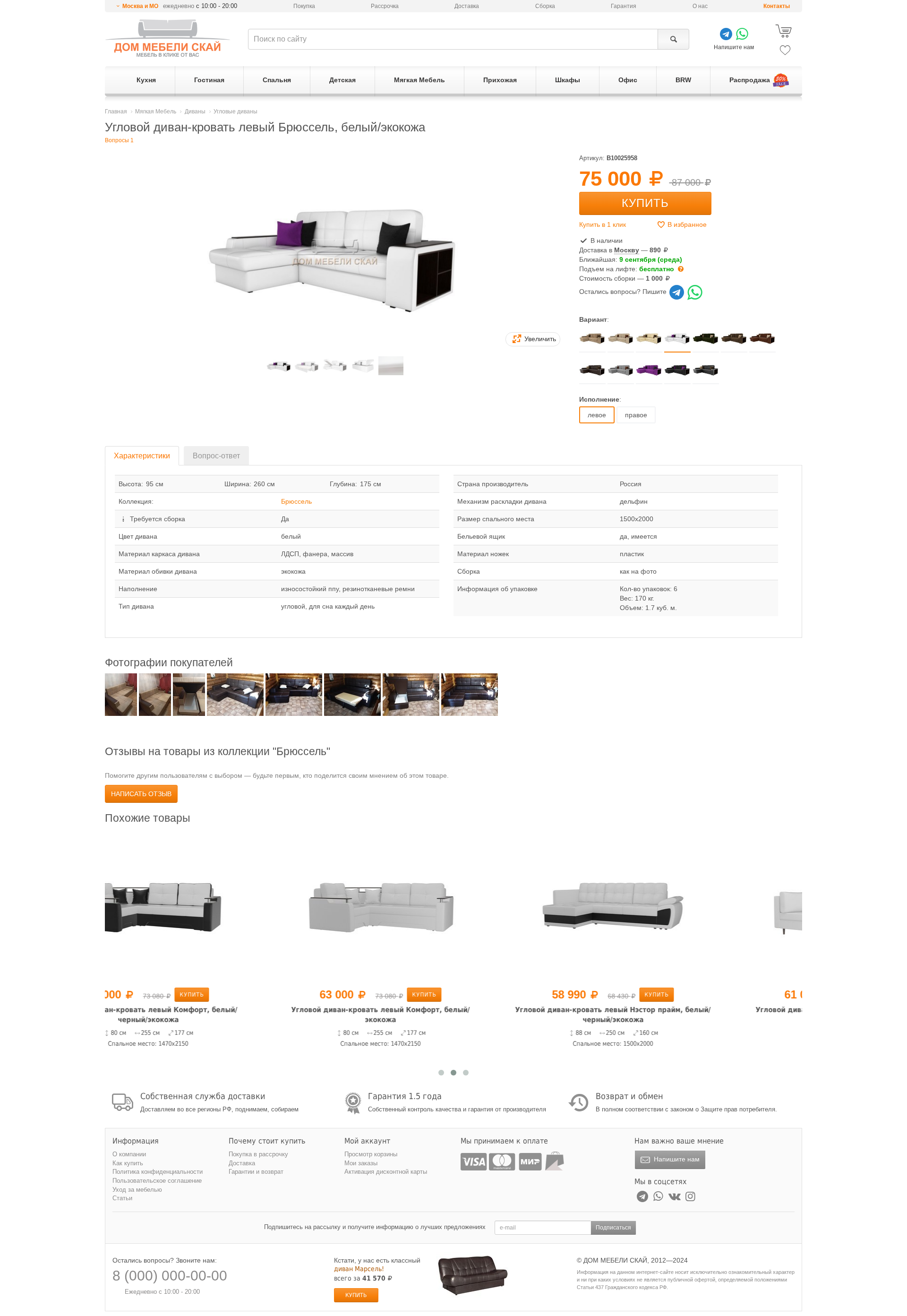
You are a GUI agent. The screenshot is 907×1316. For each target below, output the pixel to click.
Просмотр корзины (370, 1154)
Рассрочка (385, 6)
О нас (700, 6)
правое (636, 415)
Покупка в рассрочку (258, 1154)
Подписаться (613, 1227)
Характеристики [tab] (142, 456)
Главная (116, 111)
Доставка (466, 6)
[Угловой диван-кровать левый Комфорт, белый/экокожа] (221, 907)
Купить (645, 203)
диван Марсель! (359, 1269)
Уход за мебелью (137, 1189)
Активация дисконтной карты (385, 1171)
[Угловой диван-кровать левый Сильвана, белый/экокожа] (686, 907)
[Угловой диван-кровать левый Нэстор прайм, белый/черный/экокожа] (453, 907)
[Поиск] (673, 39)
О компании (129, 1154)
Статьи (122, 1198)
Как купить (127, 1163)
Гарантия (623, 6)
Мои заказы (360, 1163)
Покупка (304, 6)
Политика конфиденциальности (157, 1171)
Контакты (776, 6)
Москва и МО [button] (140, 6)
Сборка (545, 6)
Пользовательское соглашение (157, 1180)
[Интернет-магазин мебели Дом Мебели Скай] (168, 38)
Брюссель (296, 501)
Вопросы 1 (119, 140)
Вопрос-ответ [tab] (216, 456)
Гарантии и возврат (256, 1171)
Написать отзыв (141, 794)
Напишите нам (676, 1159)
